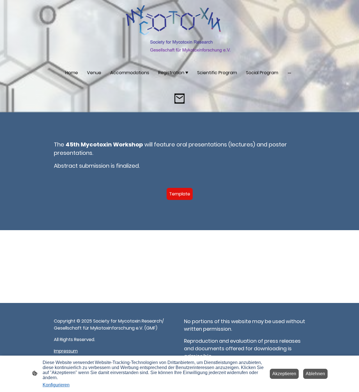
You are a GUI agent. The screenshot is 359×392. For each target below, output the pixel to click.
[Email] (179, 99)
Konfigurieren (56, 384)
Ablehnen (315, 373)
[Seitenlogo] (179, 30)
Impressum (66, 351)
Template (179, 194)
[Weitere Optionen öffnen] (289, 72)
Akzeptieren (284, 373)
